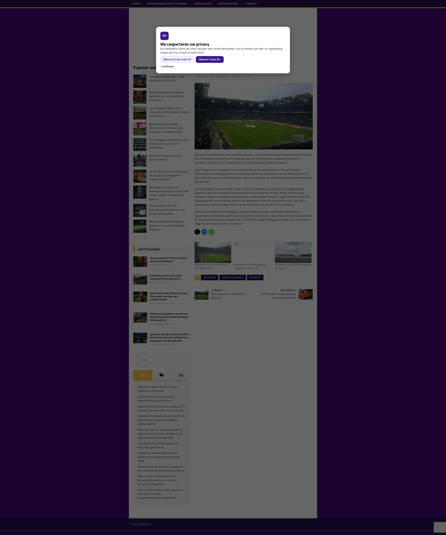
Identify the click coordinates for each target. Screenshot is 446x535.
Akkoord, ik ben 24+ (210, 59)
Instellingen (167, 66)
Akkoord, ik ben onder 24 (177, 59)
